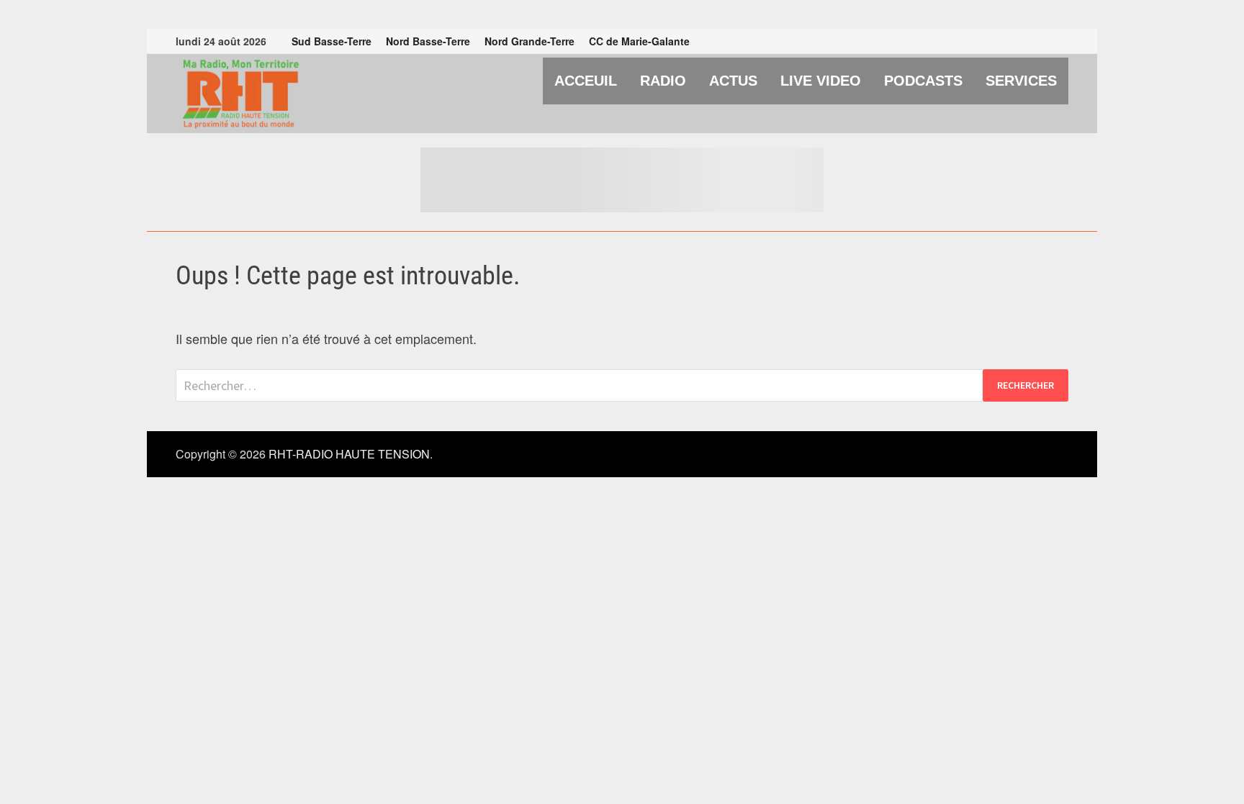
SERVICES (1021, 81)
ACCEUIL (585, 81)
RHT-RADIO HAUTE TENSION (349, 454)
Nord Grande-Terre (529, 41)
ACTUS (733, 81)
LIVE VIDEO (820, 81)
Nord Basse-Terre (428, 41)
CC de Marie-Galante (639, 41)
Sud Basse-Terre (331, 41)
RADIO (663, 81)
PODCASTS (923, 81)
